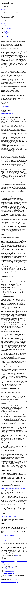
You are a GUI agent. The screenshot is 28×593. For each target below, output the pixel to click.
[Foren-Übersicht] (5, 26)
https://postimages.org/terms (7, 535)
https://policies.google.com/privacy (9, 516)
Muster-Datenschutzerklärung (8, 561)
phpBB (8, 575)
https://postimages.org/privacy (8, 540)
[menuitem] (5, 31)
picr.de (16, 555)
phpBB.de (17, 579)
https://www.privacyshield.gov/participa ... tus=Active (13, 488)
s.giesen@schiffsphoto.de (7, 113)
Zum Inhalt (3, 9)
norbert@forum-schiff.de (6, 106)
